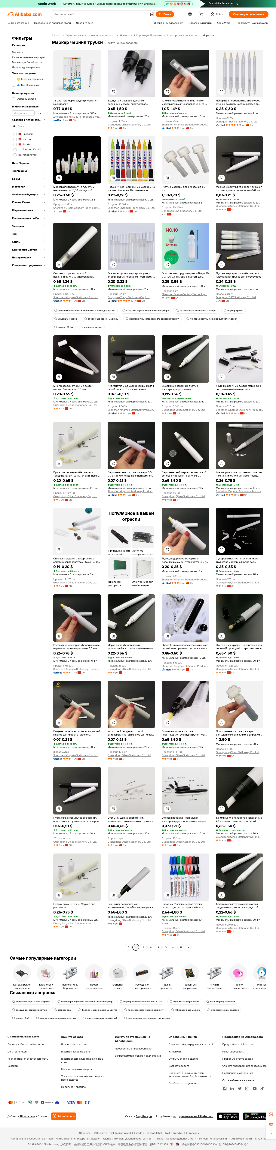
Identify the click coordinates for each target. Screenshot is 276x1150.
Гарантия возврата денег (76, 1051)
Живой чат (175, 1051)
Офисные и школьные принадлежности (90, 35)
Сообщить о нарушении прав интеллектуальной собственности (190, 1074)
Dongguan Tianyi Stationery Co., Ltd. (237, 121)
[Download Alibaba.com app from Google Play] (255, 1116)
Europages (192, 1132)
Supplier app (144, 1116)
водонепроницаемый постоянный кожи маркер (86, 1001)
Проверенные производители (133, 1048)
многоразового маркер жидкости (146, 1010)
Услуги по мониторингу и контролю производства (82, 1078)
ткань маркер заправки (222, 1001)
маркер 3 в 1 (22, 1018)
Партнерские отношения (237, 1072)
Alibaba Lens (27, 1116)
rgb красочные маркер (187, 1010)
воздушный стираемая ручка (31, 1010)
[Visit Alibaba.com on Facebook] (224, 1088)
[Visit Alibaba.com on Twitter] (239, 1088)
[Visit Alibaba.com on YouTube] (254, 1088)
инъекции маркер (67, 319)
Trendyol (178, 1132)
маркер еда (64, 1010)
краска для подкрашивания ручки (58, 1018)
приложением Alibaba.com (196, 1116)
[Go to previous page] (128, 947)
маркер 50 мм (65, 327)
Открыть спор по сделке (183, 1058)
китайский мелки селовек (225, 1010)
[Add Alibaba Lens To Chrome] (63, 1116)
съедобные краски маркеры (103, 319)
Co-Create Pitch (17, 1051)
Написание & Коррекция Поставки (141, 35)
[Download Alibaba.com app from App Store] (228, 1116)
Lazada (138, 1132)
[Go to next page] (188, 947)
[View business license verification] (172, 1144)
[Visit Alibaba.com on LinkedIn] (232, 1088)
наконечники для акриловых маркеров (149, 1018)
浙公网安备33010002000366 (199, 1144)
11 (181, 947)
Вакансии (13, 1065)
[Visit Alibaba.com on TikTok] (262, 1088)
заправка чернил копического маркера (147, 310)
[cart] (202, 14)
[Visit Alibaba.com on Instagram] (247, 1088)
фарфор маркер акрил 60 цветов (99, 1010)
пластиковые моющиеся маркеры (198, 310)
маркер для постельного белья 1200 (143, 1001)
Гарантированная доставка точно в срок (82, 1060)
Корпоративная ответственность (28, 1058)
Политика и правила (73, 1086)
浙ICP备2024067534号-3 (234, 1144)
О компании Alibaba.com (23, 1036)
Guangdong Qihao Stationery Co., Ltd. (129, 124)
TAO (167, 1132)
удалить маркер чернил (186, 1001)
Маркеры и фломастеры (182, 35)
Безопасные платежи (74, 1044)
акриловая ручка (93, 327)
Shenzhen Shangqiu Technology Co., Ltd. (131, 207)
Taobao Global (153, 1132)
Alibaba (56, 35)
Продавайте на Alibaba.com (238, 1044)
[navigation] (28, 492)
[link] (271, 1114)
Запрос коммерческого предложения (138, 1055)
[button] (152, 14)
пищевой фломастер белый (102, 1018)
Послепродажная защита (76, 1069)
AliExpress (84, 1132)
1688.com (99, 1132)
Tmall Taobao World (119, 1132)
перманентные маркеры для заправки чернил (154, 319)
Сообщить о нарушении (183, 1083)
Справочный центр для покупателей (191, 1044)
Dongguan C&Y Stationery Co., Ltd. (182, 210)
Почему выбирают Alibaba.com (26, 1044)
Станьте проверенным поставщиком (244, 1065)
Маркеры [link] (208, 35)
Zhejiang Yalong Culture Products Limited (77, 116)
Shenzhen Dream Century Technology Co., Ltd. (77, 207)
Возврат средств (179, 1065)
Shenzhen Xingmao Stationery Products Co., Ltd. (185, 124)
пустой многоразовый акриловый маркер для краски (86, 310)
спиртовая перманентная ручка (33, 1001)
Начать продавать (233, 1051)
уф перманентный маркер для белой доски (213, 319)
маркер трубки (235, 310)
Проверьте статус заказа (237, 1058)
